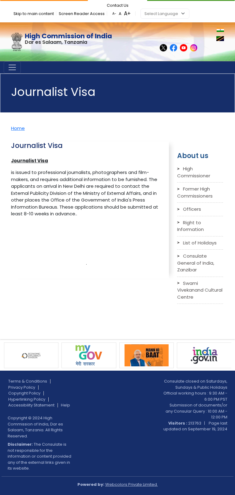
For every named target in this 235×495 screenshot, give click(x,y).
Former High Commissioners (195, 192)
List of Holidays (200, 243)
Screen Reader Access (82, 14)
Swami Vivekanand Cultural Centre (199, 290)
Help (65, 405)
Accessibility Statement (31, 405)
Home (18, 128)
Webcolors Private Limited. (131, 484)
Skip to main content (33, 14)
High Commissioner (193, 172)
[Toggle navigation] (12, 67)
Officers (192, 209)
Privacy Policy (21, 387)
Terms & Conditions (27, 381)
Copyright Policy (24, 393)
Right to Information (190, 226)
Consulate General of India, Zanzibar (195, 263)
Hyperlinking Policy (26, 399)
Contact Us (118, 5)
